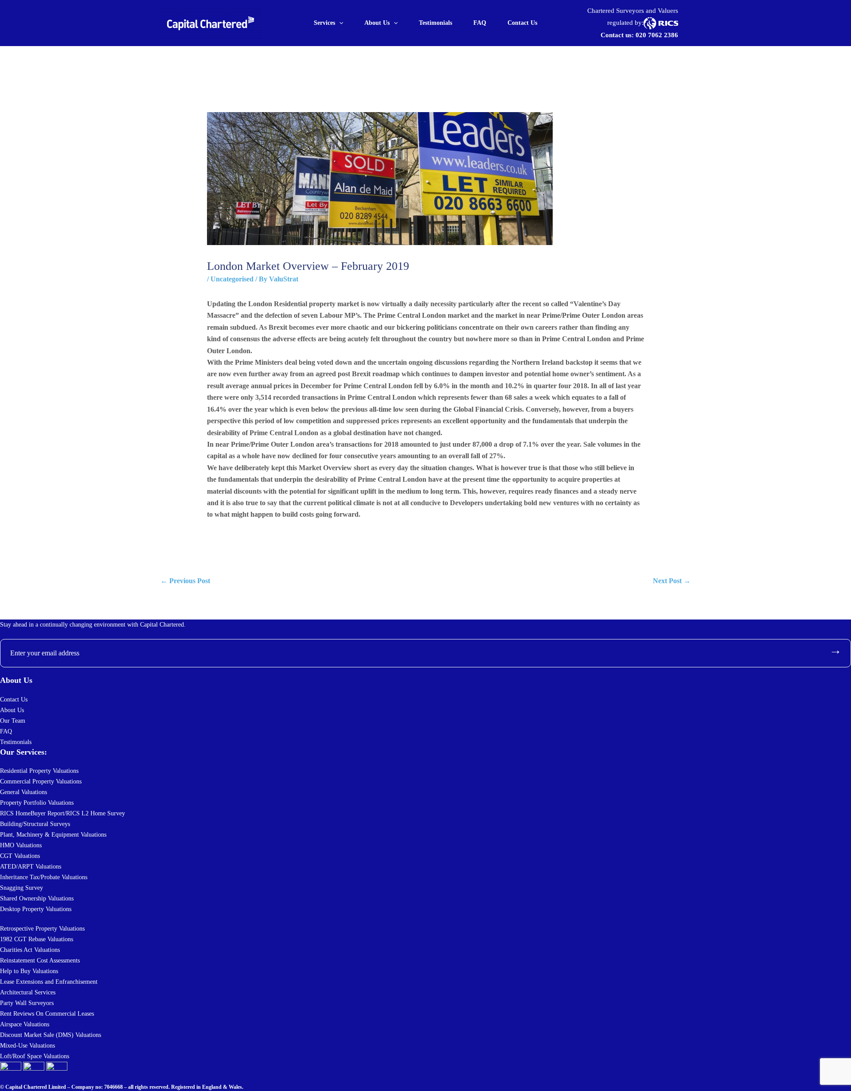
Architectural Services (27, 992)
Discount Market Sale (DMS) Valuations (50, 1035)
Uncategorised (232, 279)
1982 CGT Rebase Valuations (36, 939)
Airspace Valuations (24, 1024)
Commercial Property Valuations (41, 781)
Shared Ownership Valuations (37, 898)
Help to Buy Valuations (29, 971)
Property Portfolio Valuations (37, 802)
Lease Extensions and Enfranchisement (49, 981)
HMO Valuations (21, 845)
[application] (339, 23)
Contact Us (522, 22)
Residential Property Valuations (39, 771)
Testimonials (435, 22)
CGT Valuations (20, 856)
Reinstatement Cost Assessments (40, 960)
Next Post (672, 580)
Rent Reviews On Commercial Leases (47, 1013)
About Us (377, 22)
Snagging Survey (21, 887)
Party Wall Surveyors (27, 1003)
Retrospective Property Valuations (42, 928)
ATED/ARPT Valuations (30, 866)
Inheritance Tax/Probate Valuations (43, 877)
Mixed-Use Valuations (27, 1045)
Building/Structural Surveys (35, 824)
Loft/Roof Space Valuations (34, 1056)
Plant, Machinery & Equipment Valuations (53, 834)
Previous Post (185, 580)
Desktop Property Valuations (35, 909)
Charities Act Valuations (30, 950)
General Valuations (23, 792)
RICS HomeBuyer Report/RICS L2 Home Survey (62, 813)
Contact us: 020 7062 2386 (639, 35)
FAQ (479, 22)
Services (324, 22)
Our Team (12, 720)
